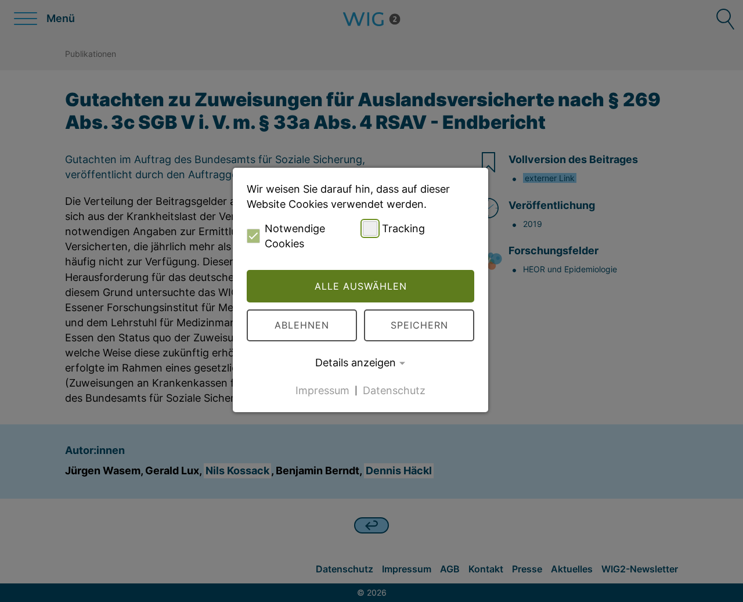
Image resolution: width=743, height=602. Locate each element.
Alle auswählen (361, 286)
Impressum (322, 390)
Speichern (419, 325)
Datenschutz (394, 390)
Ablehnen (302, 325)
